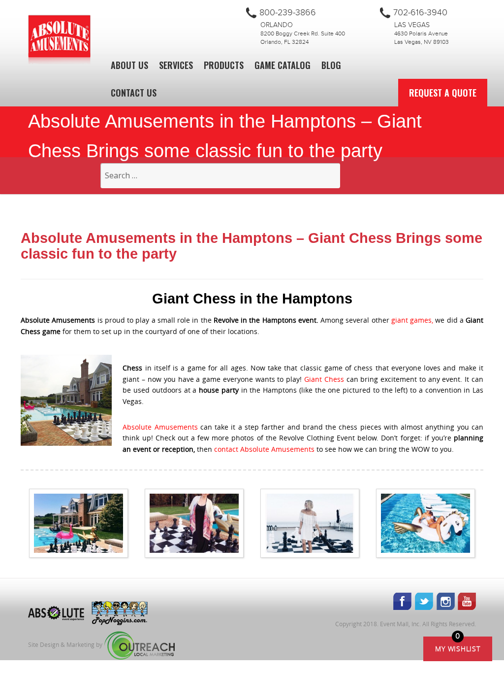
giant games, (412, 320)
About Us (129, 65)
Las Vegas (412, 25)
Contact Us (134, 92)
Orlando (276, 25)
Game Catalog (282, 65)
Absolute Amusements (160, 427)
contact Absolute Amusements (264, 449)
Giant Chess (324, 379)
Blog (331, 65)
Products (224, 65)
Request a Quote (442, 92)
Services (176, 65)
